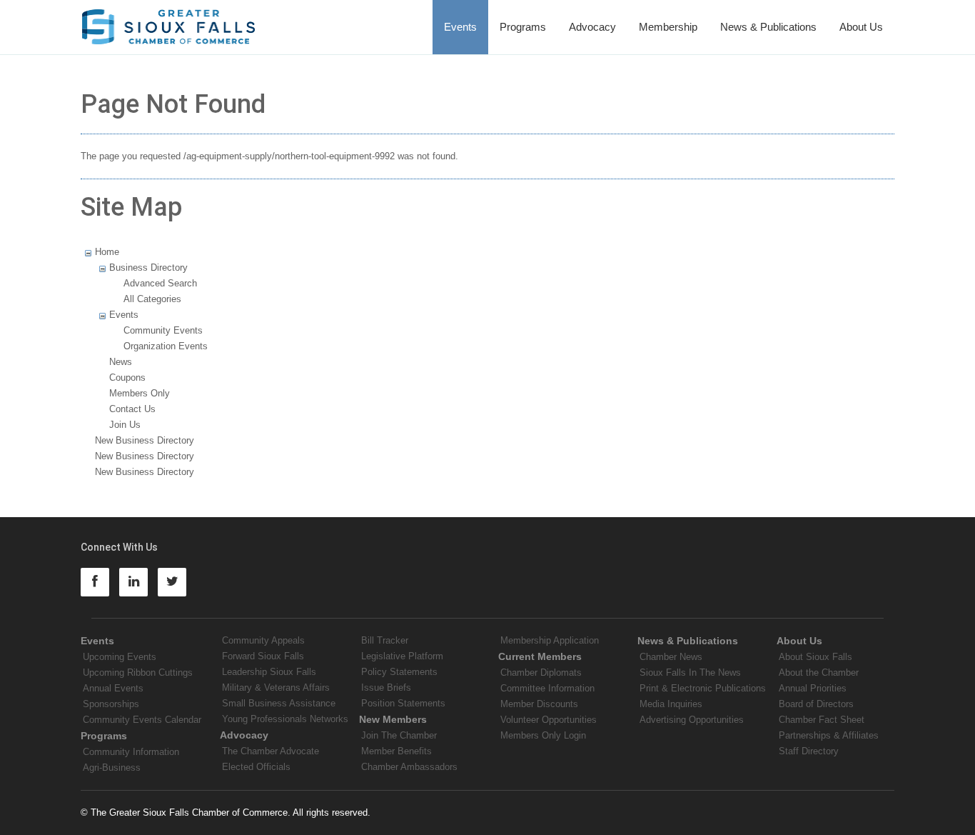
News (120, 361)
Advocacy (592, 27)
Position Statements (403, 703)
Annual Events (113, 688)
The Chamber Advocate (270, 751)
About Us (861, 27)
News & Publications (768, 27)
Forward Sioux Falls (263, 656)
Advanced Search (160, 283)
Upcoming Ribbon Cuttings (138, 672)
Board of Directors (816, 704)
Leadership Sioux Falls (269, 671)
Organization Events (165, 346)
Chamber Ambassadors (409, 766)
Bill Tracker (384, 640)
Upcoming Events (119, 656)
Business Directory (148, 267)
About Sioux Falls (815, 656)
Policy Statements (399, 671)
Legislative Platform (402, 656)
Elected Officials (256, 766)
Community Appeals (263, 640)
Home (107, 251)
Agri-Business (112, 767)
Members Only (139, 393)
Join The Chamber (399, 735)
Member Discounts (539, 704)
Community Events (163, 330)
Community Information (131, 751)
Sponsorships (111, 704)
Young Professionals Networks (285, 719)
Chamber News (671, 656)
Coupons (127, 377)
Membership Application (549, 640)
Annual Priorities (813, 688)
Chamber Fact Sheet (821, 719)
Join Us (125, 424)
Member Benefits (396, 751)
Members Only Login (543, 735)
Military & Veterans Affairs (276, 687)
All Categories (152, 299)
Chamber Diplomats (541, 672)
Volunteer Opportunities (548, 719)
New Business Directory (144, 440)
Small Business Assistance (278, 703)
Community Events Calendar (142, 719)
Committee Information (547, 688)
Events (460, 27)
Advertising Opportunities (692, 719)
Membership (668, 27)
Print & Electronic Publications (703, 688)
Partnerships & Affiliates (829, 735)
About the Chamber (819, 672)
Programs (523, 27)
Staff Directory (809, 751)
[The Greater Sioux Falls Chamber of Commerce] (169, 21)
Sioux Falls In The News (690, 672)
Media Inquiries (671, 704)
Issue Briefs (386, 687)
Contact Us (132, 409)
